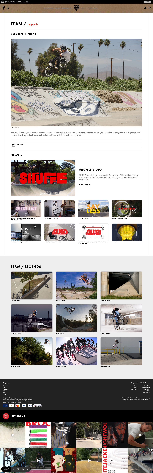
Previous (13, 81)
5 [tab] (18, 127)
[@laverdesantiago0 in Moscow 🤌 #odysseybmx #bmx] (89, 460)
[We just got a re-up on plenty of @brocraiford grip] (38, 435)
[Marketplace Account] (145, 8)
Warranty (135, 387)
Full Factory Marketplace (126, 398)
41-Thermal (49, 8)
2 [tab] (14, 127)
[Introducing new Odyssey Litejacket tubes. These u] (114, 460)
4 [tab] (16, 127)
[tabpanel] (76, 82)
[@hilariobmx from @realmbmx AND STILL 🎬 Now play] (63, 435)
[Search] (7, 8)
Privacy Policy (147, 391)
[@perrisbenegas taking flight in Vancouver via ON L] (38, 460)
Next (139, 81)
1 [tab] (12, 127)
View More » (85, 185)
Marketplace (145, 383)
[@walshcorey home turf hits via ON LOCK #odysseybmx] (12, 435)
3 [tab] (15, 127)
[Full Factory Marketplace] (2, 1)
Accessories (66, 8)
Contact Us (134, 386)
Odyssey (6, 383)
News (95, 8)
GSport (135, 399)
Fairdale (129, 399)
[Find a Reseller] (3, 8)
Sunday (124, 399)
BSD (149, 399)
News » (16, 155)
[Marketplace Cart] (149, 8)
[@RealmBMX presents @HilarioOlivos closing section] (12, 460)
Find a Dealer (147, 386)
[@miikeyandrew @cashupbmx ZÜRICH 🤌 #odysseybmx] (140, 460)
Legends (33, 24)
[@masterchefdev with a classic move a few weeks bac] (89, 435)
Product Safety (134, 389)
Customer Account (146, 387)
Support (147, 1)
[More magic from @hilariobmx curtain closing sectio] (140, 435)
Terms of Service (146, 392)
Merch (84, 8)
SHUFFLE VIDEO (90, 169)
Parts (57, 8)
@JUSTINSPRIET (19, 145)
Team (90, 8)
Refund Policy (147, 389)
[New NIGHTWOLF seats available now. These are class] (114, 435)
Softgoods (5, 391)
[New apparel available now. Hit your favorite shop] (63, 460)
